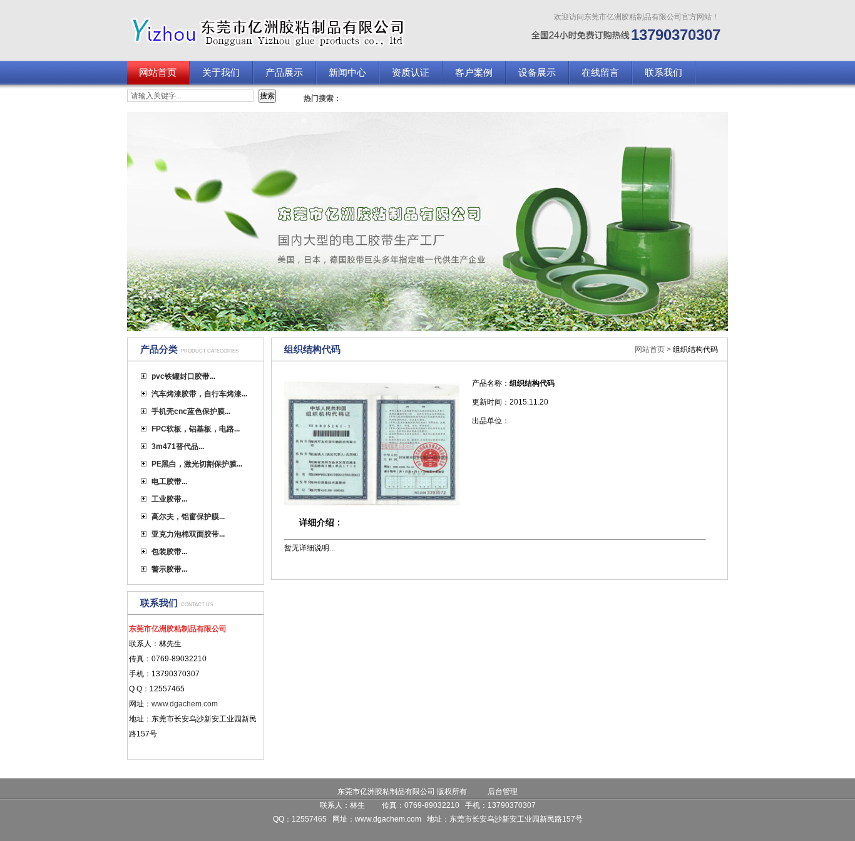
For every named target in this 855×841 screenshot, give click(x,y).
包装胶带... (169, 551)
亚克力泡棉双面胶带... (188, 534)
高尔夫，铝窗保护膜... (188, 516)
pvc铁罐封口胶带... (183, 376)
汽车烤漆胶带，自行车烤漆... (199, 394)
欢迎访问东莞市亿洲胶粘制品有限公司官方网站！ (636, 17)
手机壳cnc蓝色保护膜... (190, 411)
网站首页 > (654, 349)
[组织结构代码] (371, 502)
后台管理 (503, 791)
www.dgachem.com (388, 819)
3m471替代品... (177, 446)
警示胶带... (169, 569)
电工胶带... (169, 481)
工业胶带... (169, 499)
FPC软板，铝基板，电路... (195, 429)
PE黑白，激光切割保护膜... (196, 464)
